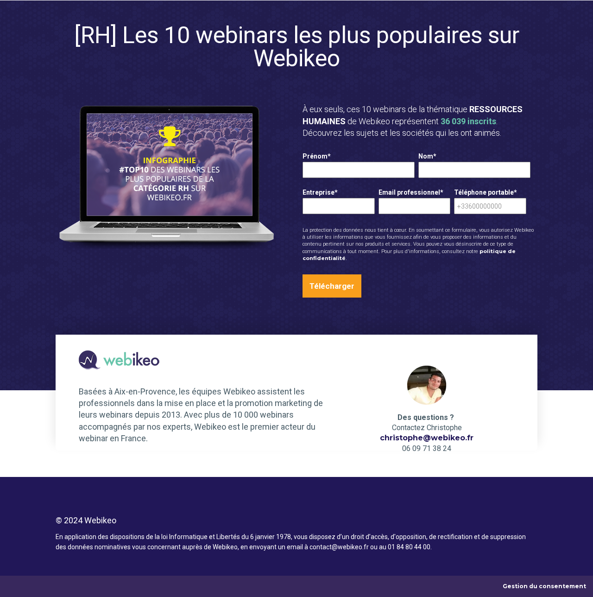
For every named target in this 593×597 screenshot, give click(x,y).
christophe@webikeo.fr (426, 437)
